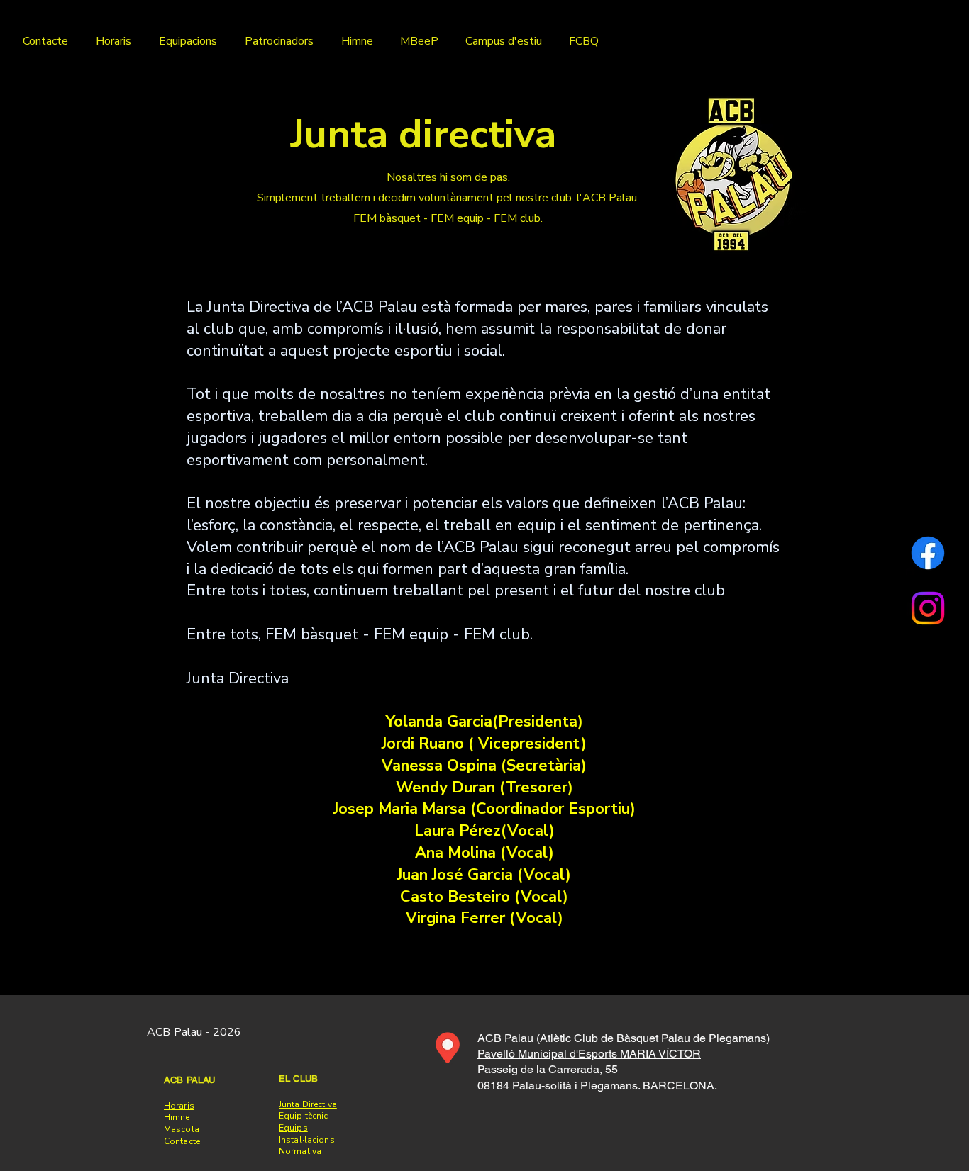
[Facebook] (928, 553)
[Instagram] (928, 608)
